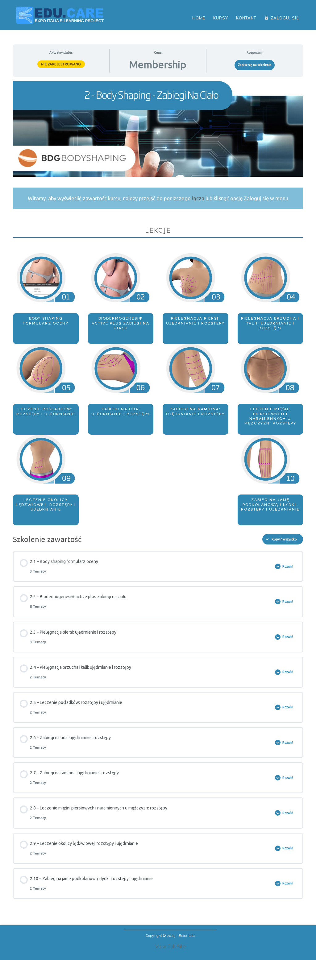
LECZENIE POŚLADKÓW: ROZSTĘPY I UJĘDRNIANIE (45, 411)
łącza (198, 198)
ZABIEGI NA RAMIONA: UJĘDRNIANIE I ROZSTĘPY (195, 411)
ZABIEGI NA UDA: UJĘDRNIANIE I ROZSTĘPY (120, 411)
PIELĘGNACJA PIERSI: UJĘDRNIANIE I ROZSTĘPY (195, 320)
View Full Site (170, 947)
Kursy (220, 17)
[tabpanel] (158, 303)
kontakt (246, 17)
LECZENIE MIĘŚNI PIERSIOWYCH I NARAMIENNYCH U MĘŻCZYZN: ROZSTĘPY (270, 416)
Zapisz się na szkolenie (255, 65)
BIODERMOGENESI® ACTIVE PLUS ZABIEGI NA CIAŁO (120, 323)
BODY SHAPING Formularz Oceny (46, 320)
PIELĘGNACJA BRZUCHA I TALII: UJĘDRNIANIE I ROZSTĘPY (270, 323)
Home (198, 17)
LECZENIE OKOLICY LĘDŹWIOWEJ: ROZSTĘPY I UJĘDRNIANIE (46, 504)
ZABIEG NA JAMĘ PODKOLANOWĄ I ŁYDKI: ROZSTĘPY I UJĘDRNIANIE (270, 504)
